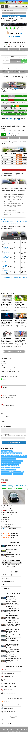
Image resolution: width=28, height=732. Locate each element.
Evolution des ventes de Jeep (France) (13, 555)
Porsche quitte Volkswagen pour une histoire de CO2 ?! (12, 597)
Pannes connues (8, 690)
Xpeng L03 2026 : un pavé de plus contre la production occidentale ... (13, 656)
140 (10, 531)
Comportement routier (9, 515)
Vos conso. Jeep (8, 723)
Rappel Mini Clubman (6, 474)
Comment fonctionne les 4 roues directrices (11, 453)
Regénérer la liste (14, 351)
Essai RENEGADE (7, 505)
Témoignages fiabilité (10, 686)
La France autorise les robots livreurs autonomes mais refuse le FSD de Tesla (13, 618)
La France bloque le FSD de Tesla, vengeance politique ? (12, 645)
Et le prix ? (6, 519)
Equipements (6, 526)
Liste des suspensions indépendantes (10, 465)
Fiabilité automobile (9, 683)
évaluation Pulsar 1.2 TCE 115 (8, 469)
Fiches (2, 10)
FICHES (12, 6)
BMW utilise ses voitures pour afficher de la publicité (13, 631)
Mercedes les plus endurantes (8, 458)
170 (10, 538)
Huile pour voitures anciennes (20, 321)
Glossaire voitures (9, 708)
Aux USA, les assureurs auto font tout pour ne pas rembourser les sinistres (12, 611)
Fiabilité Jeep (6, 588)
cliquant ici (16, 120)
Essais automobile (9, 673)
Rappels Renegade (8, 524)
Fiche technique (7, 508)
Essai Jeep (6, 578)
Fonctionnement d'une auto (12, 705)
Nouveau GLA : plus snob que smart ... (13, 635)
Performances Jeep (8, 575)
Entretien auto (8, 701)
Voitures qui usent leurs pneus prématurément (6, 340)
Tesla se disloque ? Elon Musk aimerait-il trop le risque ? (12, 651)
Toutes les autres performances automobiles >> (14, 277)
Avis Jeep (5, 585)
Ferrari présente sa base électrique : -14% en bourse (7, 322)
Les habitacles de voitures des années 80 (11, 463)
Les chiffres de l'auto (10, 711)
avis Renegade (8, 510)
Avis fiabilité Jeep (8, 720)
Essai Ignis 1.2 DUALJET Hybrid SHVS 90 (11, 467)
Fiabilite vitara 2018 (17, 474)
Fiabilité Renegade (8, 522)
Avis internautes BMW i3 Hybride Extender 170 (12, 471)
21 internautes (15, 34)
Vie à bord (6, 517)
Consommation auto (9, 680)
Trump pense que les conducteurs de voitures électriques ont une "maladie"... (13, 625)
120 (10, 528)
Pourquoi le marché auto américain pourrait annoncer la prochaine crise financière (13, 604)
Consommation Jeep (8, 581)
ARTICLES (18, 6)
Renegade (10, 10)
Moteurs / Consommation (10, 512)
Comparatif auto (8, 676)
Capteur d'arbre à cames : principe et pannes (20, 340)
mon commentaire (14, 442)
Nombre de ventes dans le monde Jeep (13, 546)
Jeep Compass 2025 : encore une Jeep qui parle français (13, 550)
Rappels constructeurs (10, 693)
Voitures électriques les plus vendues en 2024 (12, 461)
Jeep (6, 10)
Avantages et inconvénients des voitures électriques (20, 304)
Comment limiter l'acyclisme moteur (6, 303)
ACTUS (25, 6)
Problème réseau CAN (7, 451)
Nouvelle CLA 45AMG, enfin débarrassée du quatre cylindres (12, 640)
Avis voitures (7, 670)
